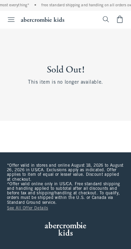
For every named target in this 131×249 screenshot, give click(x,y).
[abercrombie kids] (42, 19)
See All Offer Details (27, 208)
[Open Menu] (8, 19)
